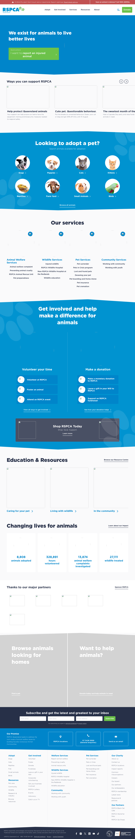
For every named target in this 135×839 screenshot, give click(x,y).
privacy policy (82, 723)
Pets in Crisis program (83, 268)
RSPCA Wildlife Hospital (52, 268)
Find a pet (16, 693)
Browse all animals (67, 205)
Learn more (67, 433)
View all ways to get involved (36, 410)
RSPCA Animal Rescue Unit (21, 274)
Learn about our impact (118, 526)
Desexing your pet (83, 275)
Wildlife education (52, 278)
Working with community (114, 264)
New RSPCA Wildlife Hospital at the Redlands (52, 273)
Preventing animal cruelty (21, 271)
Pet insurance (83, 283)
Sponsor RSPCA (121, 587)
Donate (127, 10)
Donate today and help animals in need (96, 693)
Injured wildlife (52, 264)
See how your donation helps (96, 410)
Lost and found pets (83, 271)
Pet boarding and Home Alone (82, 279)
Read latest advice (71, 2)
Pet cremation (83, 286)
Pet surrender (83, 264)
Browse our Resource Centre (116, 460)
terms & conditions (71, 723)
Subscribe (110, 718)
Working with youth (114, 268)
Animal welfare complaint (21, 267)
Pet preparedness (21, 278)
